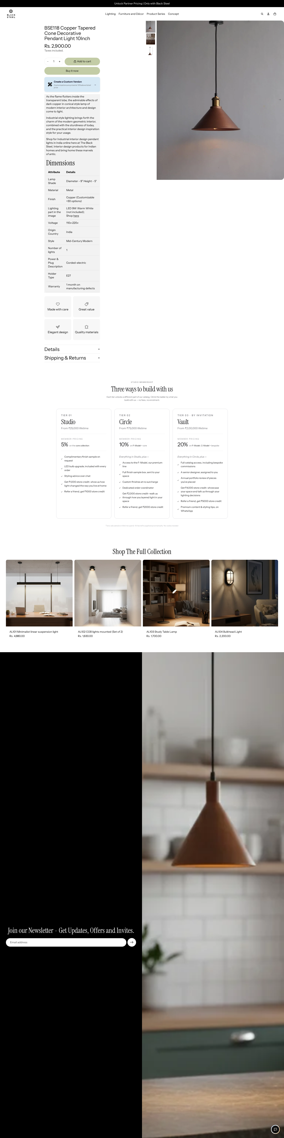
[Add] (68, 622)
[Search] (262, 14)
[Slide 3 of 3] (150, 51)
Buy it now (72, 70)
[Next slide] (280, 100)
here (76, 215)
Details (51, 349)
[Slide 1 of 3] (150, 26)
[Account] (268, 14)
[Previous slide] (160, 100)
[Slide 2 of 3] (150, 39)
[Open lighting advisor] (275, 1129)
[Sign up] (132, 942)
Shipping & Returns (65, 358)
